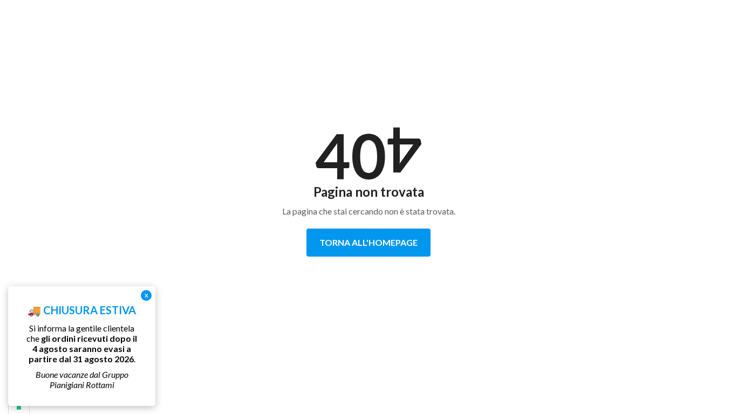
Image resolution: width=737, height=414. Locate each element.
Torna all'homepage (368, 242)
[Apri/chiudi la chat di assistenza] (708, 387)
